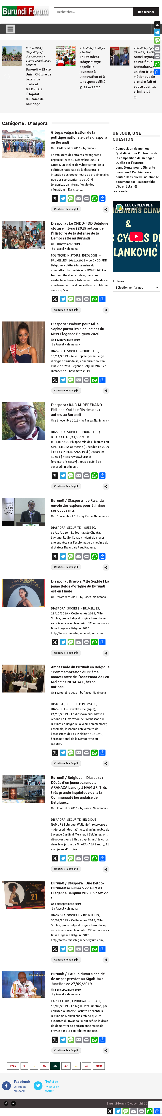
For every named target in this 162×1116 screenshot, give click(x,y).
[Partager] (157, 72)
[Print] (157, 56)
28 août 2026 (38, 87)
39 (86, 1066)
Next (99, 1066)
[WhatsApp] (157, 64)
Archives (118, 281)
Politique (45, 48)
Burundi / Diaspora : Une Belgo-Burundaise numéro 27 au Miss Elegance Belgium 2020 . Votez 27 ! (79, 890)
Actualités (32, 48)
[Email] (157, 48)
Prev (13, 1066)
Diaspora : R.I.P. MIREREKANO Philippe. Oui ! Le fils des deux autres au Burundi (76, 409)
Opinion (99, 48)
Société (31, 52)
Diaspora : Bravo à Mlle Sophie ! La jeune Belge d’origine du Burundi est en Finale (80, 586)
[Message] (157, 40)
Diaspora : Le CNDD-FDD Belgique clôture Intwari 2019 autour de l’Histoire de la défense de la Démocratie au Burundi (79, 231)
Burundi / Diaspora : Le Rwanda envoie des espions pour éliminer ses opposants (78, 505)
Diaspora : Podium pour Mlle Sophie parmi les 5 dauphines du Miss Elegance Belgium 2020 (77, 328)
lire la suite (120, 191)
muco (90, 148)
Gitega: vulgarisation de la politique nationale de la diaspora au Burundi (79, 137)
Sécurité (85, 52)
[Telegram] (157, 32)
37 (66, 1066)
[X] (157, 25)
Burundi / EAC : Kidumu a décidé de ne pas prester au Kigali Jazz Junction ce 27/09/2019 (78, 978)
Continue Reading (64, 209)
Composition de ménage (133, 149)
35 (44, 1066)
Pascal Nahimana (67, 249)
